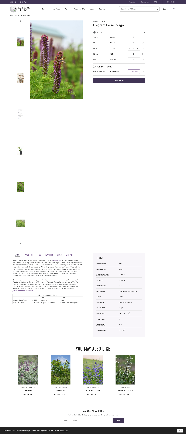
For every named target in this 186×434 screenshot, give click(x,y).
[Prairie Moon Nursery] (21, 9)
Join (118, 420)
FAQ (155, 2)
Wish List (132, 2)
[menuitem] (45, 9)
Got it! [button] (180, 430)
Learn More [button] (64, 431)
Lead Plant (57, 260)
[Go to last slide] (20, 21)
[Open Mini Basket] (174, 9)
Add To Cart (119, 81)
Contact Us (145, 2)
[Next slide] (20, 243)
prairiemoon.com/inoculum (22, 291)
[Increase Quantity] (138, 37)
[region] (47, 284)
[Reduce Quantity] (130, 37)
